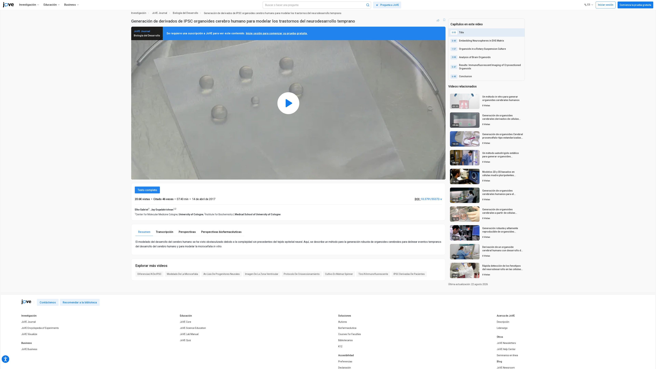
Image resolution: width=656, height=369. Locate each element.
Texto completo (147, 190)
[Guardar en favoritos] (444, 19)
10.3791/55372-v (431, 199)
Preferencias (345, 361)
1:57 (454, 49)
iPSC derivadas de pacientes (409, 274)
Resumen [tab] (144, 232)
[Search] (368, 5)
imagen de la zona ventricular (261, 274)
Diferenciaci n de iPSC (149, 274)
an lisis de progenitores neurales (221, 274)
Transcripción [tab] (164, 232)
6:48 (454, 76)
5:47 (454, 67)
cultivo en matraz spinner (339, 274)
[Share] (438, 19)
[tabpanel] (288, 244)
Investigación (138, 13)
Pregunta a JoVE (389, 5)
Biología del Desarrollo (185, 13)
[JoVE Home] (8, 5)
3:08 (454, 57)
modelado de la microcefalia (182, 274)
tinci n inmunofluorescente (373, 274)
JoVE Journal (159, 13)
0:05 (454, 32)
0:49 (454, 41)
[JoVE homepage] (26, 301)
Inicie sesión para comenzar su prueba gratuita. (277, 33)
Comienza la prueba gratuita (635, 5)
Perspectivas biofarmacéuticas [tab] (221, 232)
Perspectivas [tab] (187, 232)
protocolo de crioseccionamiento (302, 274)
